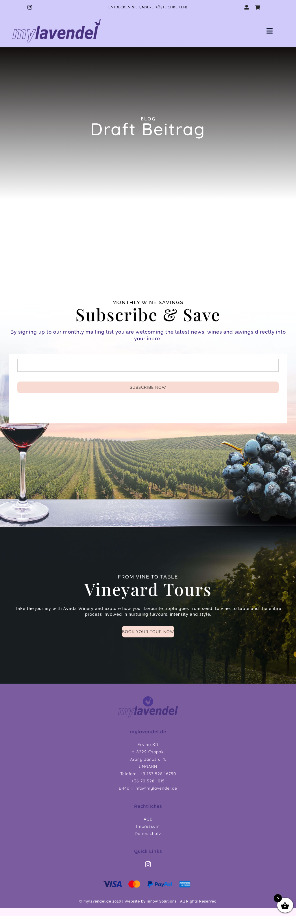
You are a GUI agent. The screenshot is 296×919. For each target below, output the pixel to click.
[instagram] (29, 7)
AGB (148, 819)
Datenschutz (148, 833)
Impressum (148, 826)
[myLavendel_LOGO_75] (57, 18)
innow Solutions (162, 901)
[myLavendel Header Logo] (148, 697)
